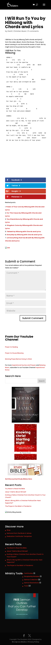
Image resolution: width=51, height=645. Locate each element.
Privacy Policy (33, 642)
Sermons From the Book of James (19, 533)
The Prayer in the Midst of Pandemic (18, 506)
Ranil (10, 31)
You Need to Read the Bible (15, 489)
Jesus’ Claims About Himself (15, 492)
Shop (8, 530)
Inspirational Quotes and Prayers (24, 365)
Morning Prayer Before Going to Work (18, 359)
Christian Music (19, 31)
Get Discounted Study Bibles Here (18, 479)
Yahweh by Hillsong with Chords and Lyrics (24, 232)
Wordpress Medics (19, 642)
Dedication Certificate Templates (19, 536)
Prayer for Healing (11, 347)
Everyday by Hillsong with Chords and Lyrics (24, 235)
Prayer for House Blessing (14, 353)
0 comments (33, 31)
